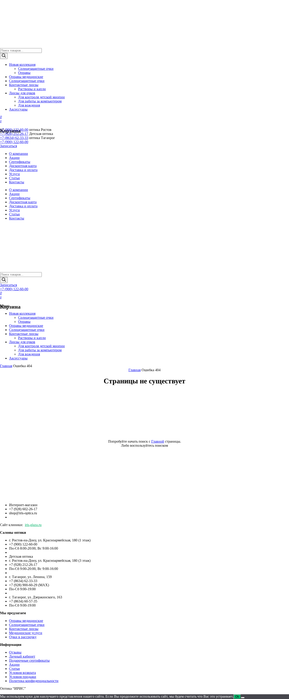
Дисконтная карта (23, 166)
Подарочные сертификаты (29, 660)
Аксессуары (18, 109)
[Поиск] (4, 56)
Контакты (16, 182)
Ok (237, 696)
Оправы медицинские (26, 77)
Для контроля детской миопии (41, 97)
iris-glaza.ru (33, 525)
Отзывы (15, 652)
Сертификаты (19, 162)
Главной (157, 441)
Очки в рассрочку (23, 637)
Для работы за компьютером (40, 101)
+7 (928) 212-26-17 (14, 134)
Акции (14, 158)
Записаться (8, 146)
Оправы (24, 73)
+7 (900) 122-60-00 (14, 130)
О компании (18, 154)
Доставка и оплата (23, 170)
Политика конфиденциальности (33, 681)
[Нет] (243, 697)
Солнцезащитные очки (36, 69)
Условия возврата (22, 673)
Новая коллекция (22, 64)
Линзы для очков (22, 93)
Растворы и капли (32, 89)
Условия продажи (22, 677)
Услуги (14, 174)
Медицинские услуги (25, 633)
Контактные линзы (23, 85)
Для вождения (29, 105)
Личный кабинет (22, 656)
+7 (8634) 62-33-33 (14, 138)
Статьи (14, 178)
